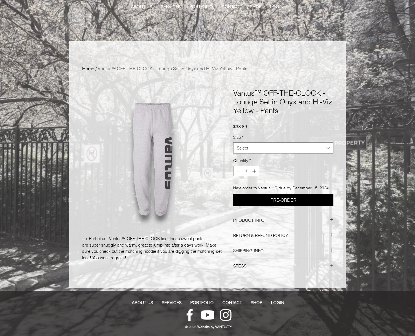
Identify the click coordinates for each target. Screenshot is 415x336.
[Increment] (254, 171)
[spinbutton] (246, 171)
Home (88, 68)
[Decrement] (237, 171)
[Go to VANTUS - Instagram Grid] (225, 315)
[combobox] (283, 147)
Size (238, 137)
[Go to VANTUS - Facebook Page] (189, 315)
